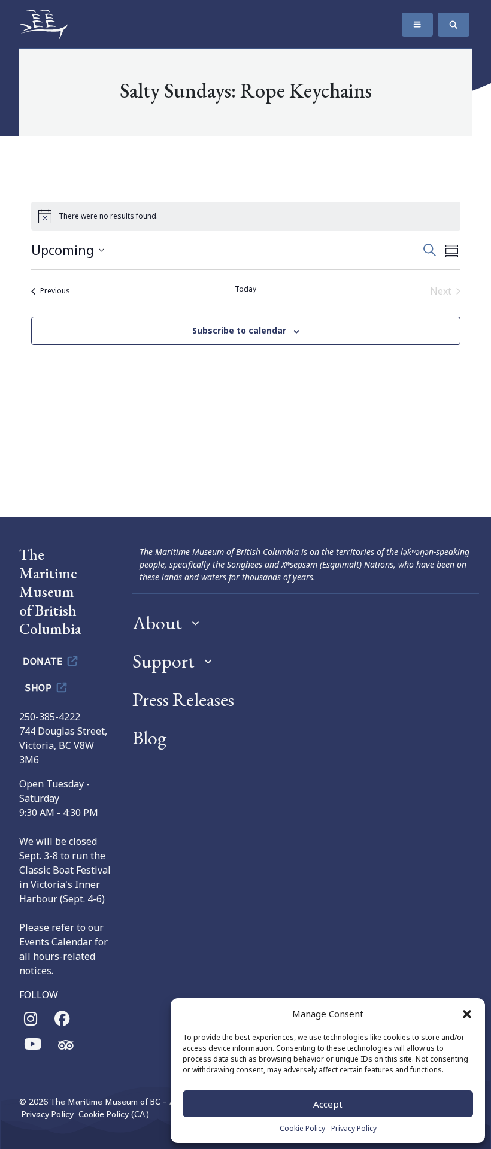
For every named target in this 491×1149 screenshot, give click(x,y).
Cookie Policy (302, 1128)
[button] (467, 1014)
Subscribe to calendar (239, 330)
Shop (39, 687)
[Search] (453, 25)
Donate (44, 660)
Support (163, 661)
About (157, 622)
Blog (149, 737)
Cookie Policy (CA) (113, 1114)
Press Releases (183, 699)
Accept (328, 1104)
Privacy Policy (354, 1128)
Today (245, 289)
